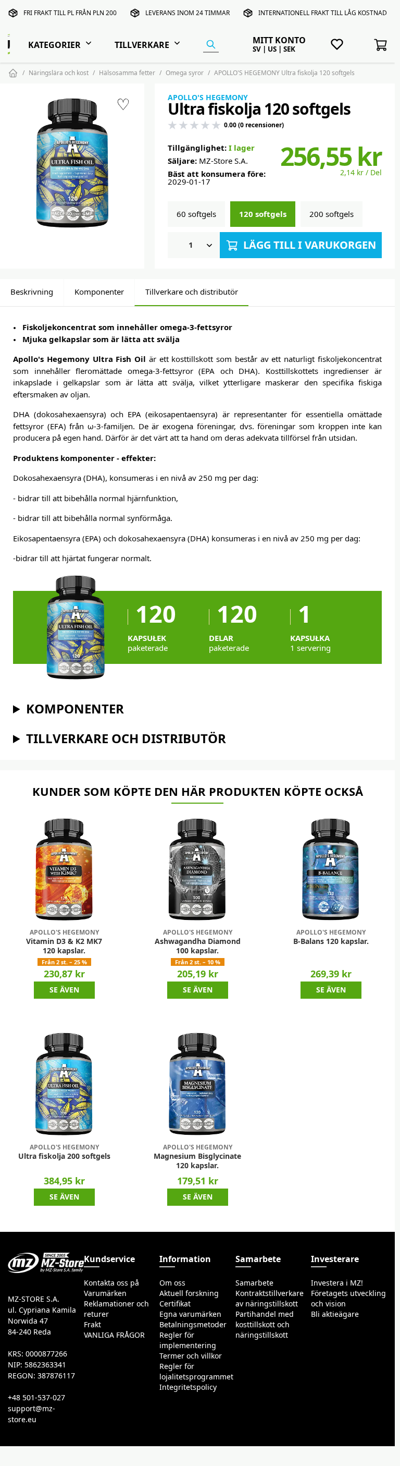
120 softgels (262, 214)
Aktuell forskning (189, 1293)
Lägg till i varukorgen (308, 244)
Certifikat (175, 1303)
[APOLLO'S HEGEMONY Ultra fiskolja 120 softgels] (72, 163)
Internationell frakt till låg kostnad (322, 12)
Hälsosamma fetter (127, 72)
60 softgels (196, 214)
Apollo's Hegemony (208, 97)
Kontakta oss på (111, 1283)
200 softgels (331, 214)
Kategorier (54, 45)
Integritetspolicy (188, 1387)
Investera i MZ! (337, 1283)
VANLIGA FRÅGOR (114, 1335)
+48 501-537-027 (36, 1397)
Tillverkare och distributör (191, 292)
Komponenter (99, 292)
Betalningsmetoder (193, 1324)
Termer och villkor (190, 1356)
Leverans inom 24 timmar (187, 12)
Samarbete (254, 1283)
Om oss (172, 1283)
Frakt (92, 1324)
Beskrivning (31, 292)
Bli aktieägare (335, 1314)
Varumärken (105, 1293)
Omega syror (185, 72)
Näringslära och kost (59, 72)
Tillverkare (142, 45)
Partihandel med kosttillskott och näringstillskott (264, 1325)
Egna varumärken (190, 1314)
